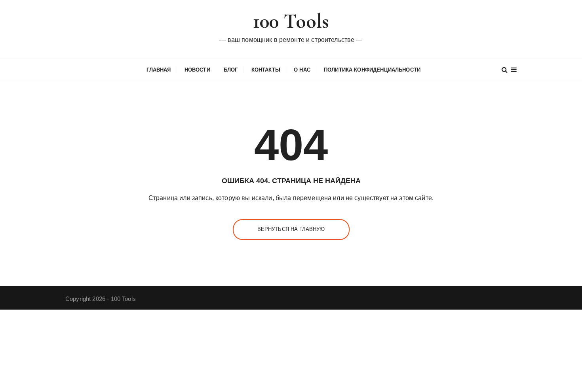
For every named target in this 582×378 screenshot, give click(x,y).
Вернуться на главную (291, 229)
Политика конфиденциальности (372, 70)
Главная (158, 70)
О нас (302, 70)
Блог (231, 70)
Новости (197, 70)
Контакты (265, 70)
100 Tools (291, 21)
